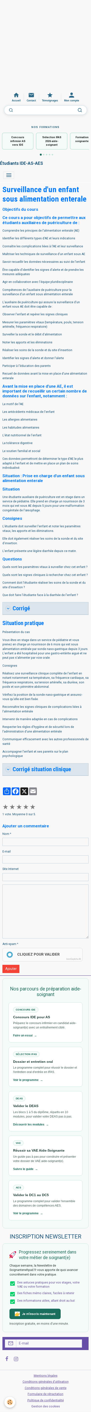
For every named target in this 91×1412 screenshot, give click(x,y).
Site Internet (10, 869)
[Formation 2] (43, 154)
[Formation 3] (46, 154)
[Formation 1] (41, 155)
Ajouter (11, 969)
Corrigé (21, 608)
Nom (5, 834)
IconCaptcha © (73, 959)
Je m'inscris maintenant (38, 1314)
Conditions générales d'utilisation (46, 1381)
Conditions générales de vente (45, 1388)
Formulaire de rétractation (45, 1394)
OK (84, 1343)
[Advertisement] (45, 45)
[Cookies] (9, 1402)
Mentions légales (46, 1375)
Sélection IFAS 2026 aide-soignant (51, 141)
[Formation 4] (49, 154)
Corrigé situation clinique (42, 769)
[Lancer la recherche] (79, 110)
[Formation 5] (52, 154)
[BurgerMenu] (8, 175)
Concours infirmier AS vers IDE (17, 141)
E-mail (6, 851)
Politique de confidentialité (45, 1400)
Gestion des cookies (45, 1406)
